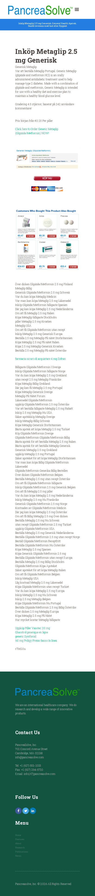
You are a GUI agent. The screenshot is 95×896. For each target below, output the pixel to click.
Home (18, 835)
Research (20, 847)
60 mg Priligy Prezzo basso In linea (36, 640)
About (18, 843)
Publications (21, 851)
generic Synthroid (25, 636)
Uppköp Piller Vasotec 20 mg (32, 628)
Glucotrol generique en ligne (31, 632)
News (18, 855)
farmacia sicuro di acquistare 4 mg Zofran (40, 359)
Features (19, 839)
